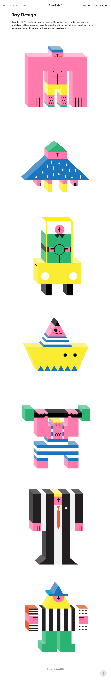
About (15, 5)
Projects (7, 5)
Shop (32, 5)
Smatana (55, 5)
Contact (24, 5)
